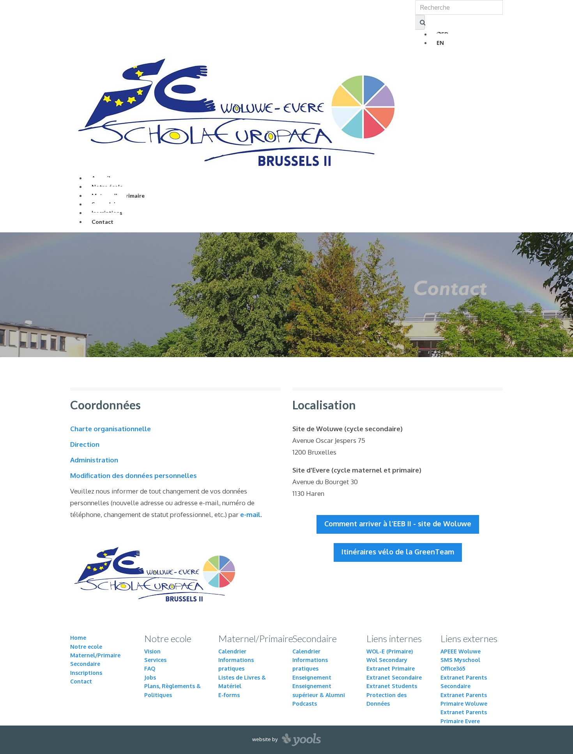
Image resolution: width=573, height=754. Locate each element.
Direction (84, 444)
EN (440, 42)
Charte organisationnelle (110, 429)
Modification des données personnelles (133, 475)
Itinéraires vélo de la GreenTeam (397, 551)
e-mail (250, 514)
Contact (102, 221)
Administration (94, 460)
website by (265, 739)
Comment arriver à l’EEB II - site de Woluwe (397, 523)
